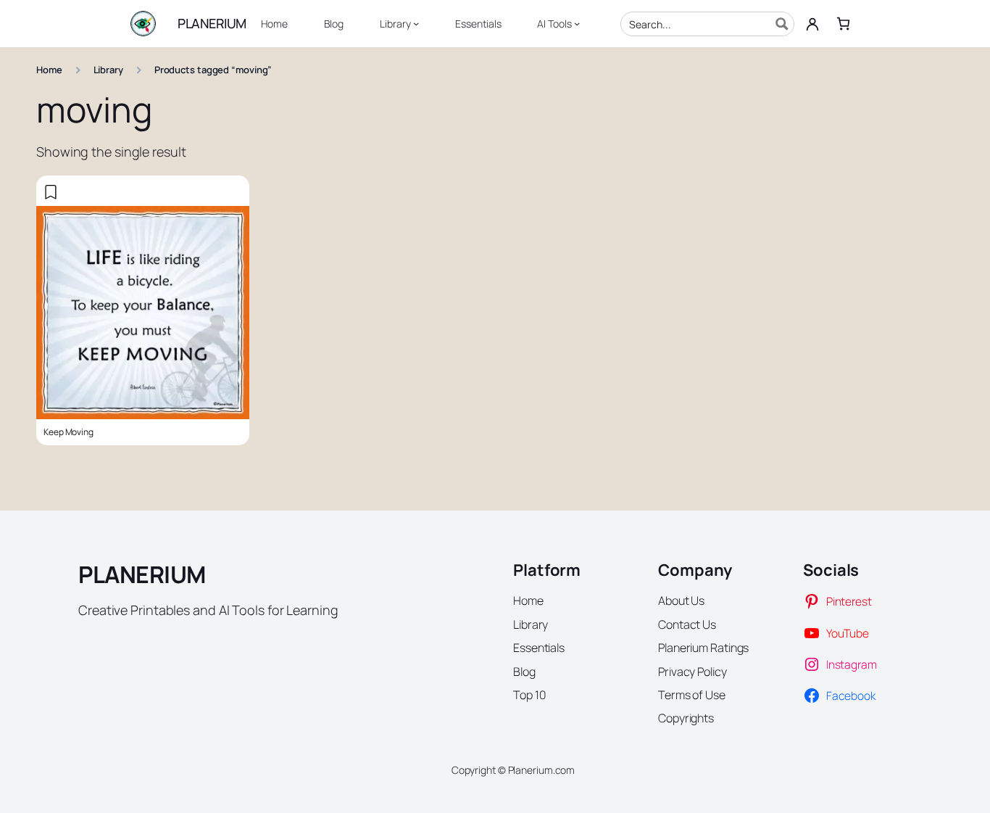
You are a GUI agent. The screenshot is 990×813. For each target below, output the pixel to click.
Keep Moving (68, 432)
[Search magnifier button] (782, 24)
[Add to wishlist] (50, 192)
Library (108, 69)
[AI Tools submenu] (577, 23)
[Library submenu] (416, 23)
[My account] (812, 23)
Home (49, 69)
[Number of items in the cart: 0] (843, 23)
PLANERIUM (212, 23)
